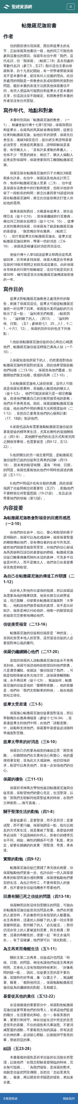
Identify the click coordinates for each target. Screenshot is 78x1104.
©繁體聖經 (10, 1098)
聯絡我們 (69, 1098)
